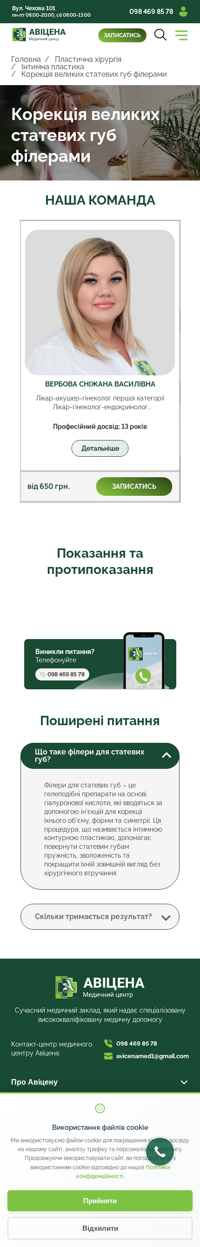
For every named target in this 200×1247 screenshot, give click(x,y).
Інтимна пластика (52, 66)
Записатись (122, 35)
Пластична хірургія (88, 59)
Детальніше (100, 448)
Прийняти (100, 1201)
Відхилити (100, 1228)
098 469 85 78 (151, 11)
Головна (26, 59)
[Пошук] (160, 35)
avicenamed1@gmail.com (152, 1056)
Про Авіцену (34, 1082)
